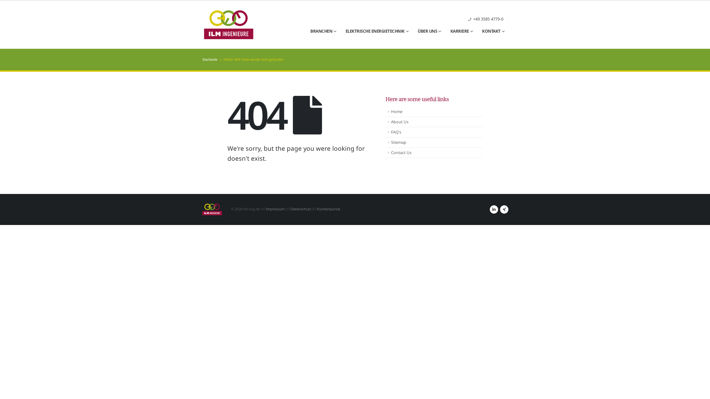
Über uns (427, 31)
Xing (504, 209)
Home (396, 111)
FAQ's (396, 132)
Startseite (209, 59)
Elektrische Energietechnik (375, 31)
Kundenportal (328, 208)
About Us (400, 121)
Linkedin (494, 209)
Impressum (275, 208)
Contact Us (401, 152)
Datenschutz (300, 208)
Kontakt (491, 31)
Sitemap (398, 142)
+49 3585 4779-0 (488, 19)
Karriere (459, 31)
